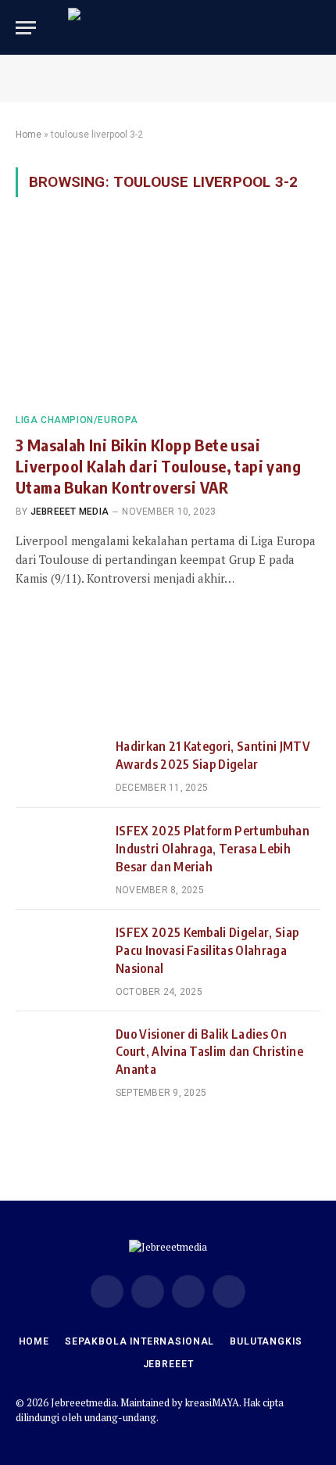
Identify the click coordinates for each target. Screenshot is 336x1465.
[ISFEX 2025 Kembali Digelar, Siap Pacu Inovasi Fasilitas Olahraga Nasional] (59, 952)
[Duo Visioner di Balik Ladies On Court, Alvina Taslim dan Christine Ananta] (59, 1053)
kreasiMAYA (212, 1402)
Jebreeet (168, 1364)
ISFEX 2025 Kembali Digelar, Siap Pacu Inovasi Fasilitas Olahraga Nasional (207, 950)
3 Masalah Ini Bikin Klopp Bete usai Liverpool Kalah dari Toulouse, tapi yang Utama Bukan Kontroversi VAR (158, 466)
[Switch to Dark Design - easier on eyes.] (289, 27)
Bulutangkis (266, 1341)
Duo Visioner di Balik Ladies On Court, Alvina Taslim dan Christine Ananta (209, 1052)
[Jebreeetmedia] (167, 27)
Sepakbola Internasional (139, 1341)
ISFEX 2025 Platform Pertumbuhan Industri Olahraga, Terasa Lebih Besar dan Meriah (212, 848)
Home (28, 134)
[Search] (313, 27)
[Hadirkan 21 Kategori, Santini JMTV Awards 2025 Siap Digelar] (59, 765)
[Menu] (26, 27)
